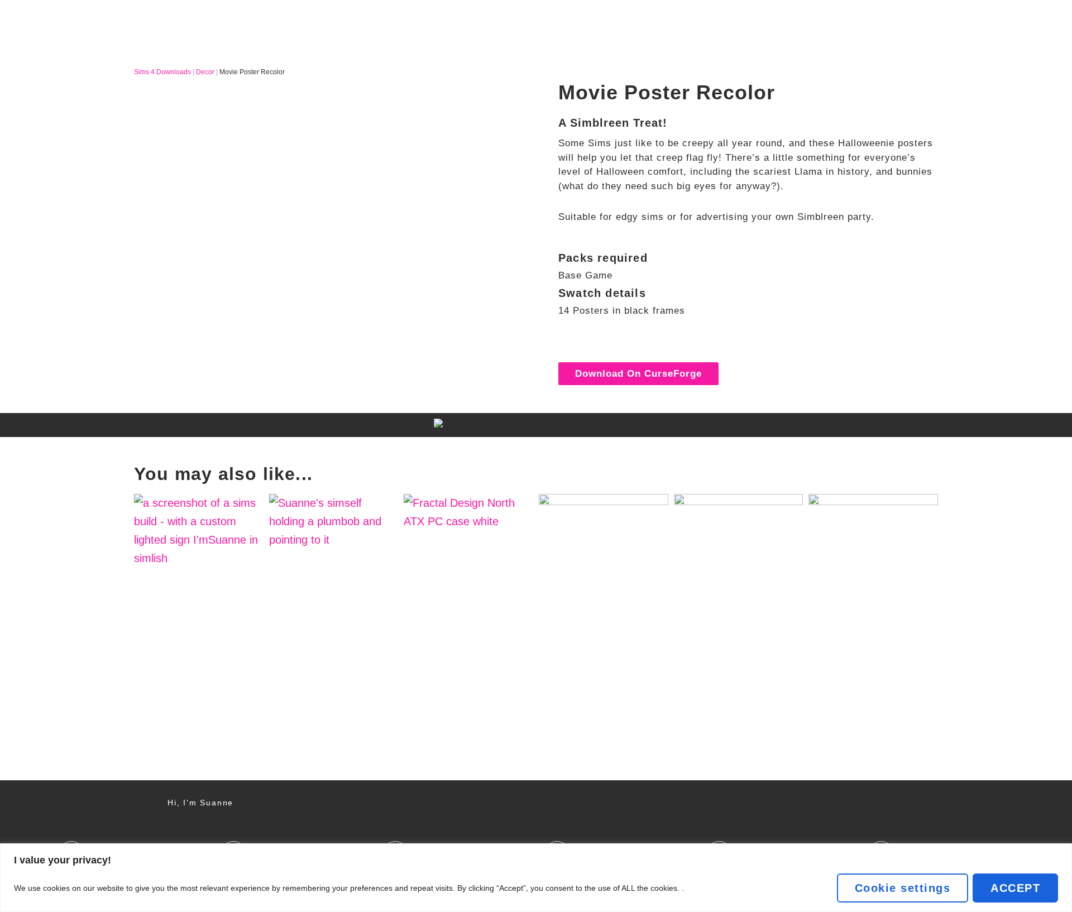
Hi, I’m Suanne (200, 802)
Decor (205, 72)
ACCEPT (1015, 888)
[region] (536, 877)
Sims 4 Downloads (162, 72)
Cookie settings (903, 888)
